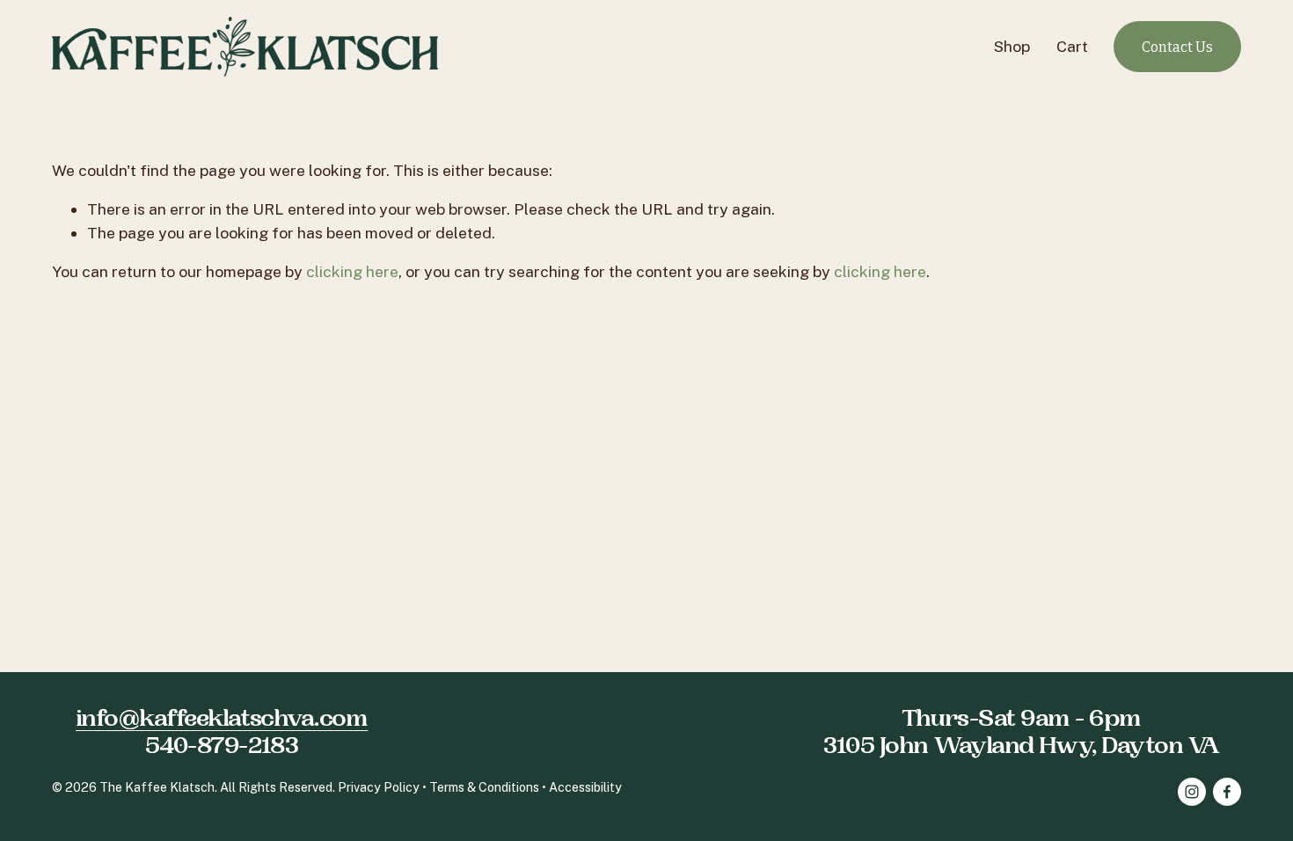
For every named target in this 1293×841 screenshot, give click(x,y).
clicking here (352, 271)
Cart (1072, 46)
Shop (1012, 46)
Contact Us (1177, 47)
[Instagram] (1192, 792)
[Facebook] (1227, 792)
